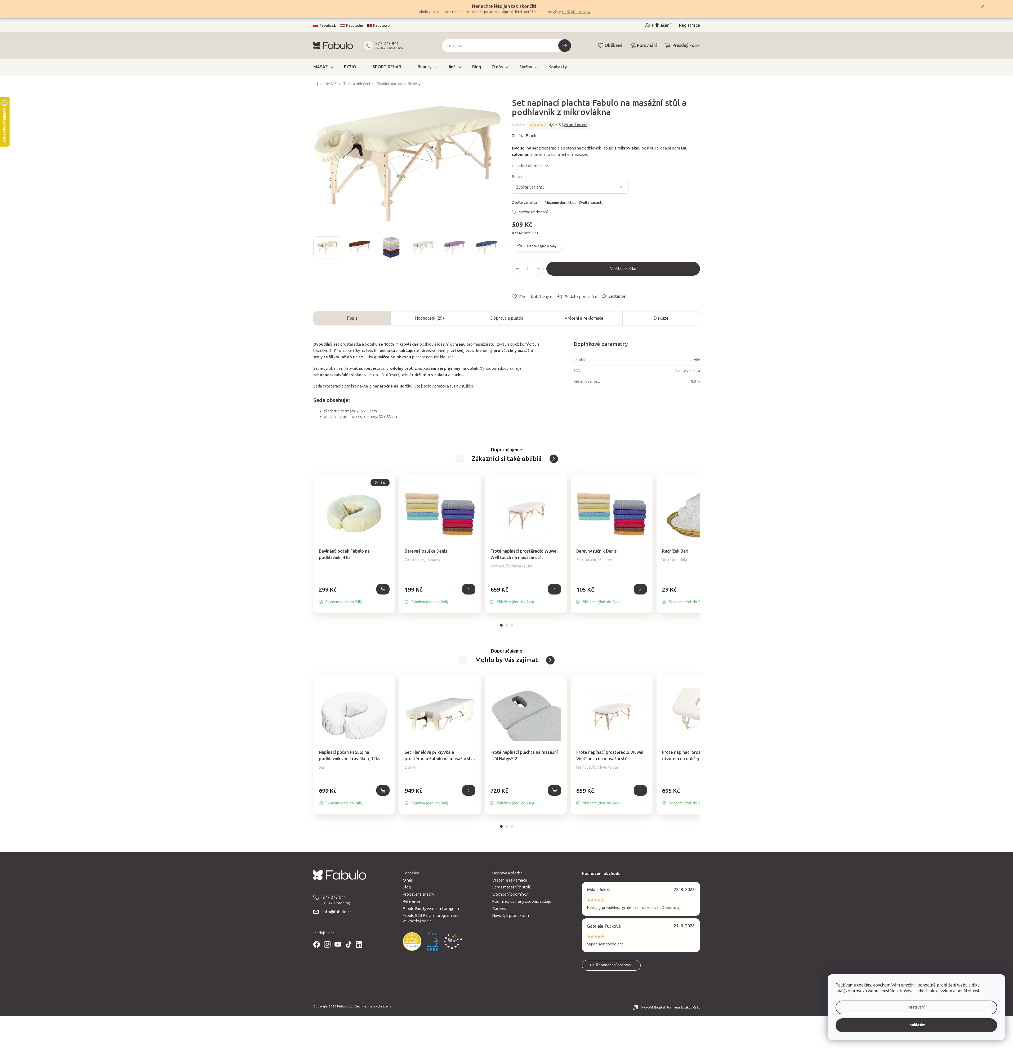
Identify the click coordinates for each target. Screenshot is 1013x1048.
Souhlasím (916, 1025)
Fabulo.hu (354, 25)
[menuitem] (323, 67)
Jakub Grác (692, 1007)
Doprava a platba (506, 318)
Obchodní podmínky (510, 894)
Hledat (564, 45)
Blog (407, 887)
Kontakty (411, 873)
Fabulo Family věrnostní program (431, 908)
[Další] (459, 459)
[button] (354, 595)
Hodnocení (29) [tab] (429, 318)
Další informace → (576, 12)
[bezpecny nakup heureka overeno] (412, 941)
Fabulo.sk (327, 25)
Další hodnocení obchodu (611, 965)
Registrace (689, 25)
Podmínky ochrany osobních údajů (521, 901)
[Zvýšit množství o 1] (538, 269)
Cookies (499, 908)
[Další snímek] (497, 247)
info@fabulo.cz (337, 911)
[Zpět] (554, 459)
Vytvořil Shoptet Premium (660, 1007)
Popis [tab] (352, 318)
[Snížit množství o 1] (517, 269)
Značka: (525, 135)
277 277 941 (387, 43)
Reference (411, 901)
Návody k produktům (510, 915)
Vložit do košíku (623, 268)
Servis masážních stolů (512, 887)
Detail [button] (468, 589)
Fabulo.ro (381, 25)
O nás (408, 880)
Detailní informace (527, 166)
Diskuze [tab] (661, 318)
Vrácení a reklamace (584, 318)
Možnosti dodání (533, 212)
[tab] (501, 625)
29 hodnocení (575, 124)
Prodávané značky (418, 894)
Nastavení (916, 1007)
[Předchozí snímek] (317, 247)
